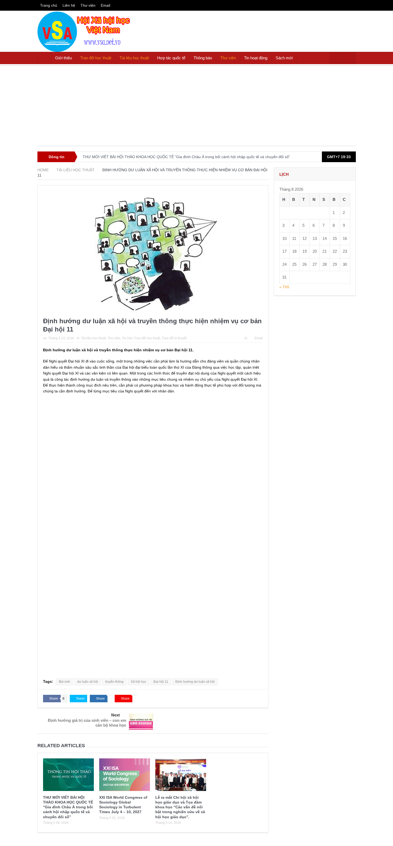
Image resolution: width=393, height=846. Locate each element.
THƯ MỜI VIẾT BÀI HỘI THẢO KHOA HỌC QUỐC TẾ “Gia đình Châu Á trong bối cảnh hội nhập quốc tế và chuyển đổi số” (186, 157)
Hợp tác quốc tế (171, 58)
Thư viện (87, 5)
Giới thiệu (63, 58)
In (246, 338)
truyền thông (114, 682)
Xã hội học (138, 682)
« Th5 (284, 287)
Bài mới (64, 682)
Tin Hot (127, 338)
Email (105, 5)
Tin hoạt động (255, 58)
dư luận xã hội (87, 682)
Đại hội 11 (160, 682)
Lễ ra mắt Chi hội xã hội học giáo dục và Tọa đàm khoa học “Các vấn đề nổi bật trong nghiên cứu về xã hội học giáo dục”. (180, 807)
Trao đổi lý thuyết (174, 338)
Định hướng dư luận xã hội (195, 682)
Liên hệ (69, 5)
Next (115, 715)
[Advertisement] (196, 108)
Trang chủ (48, 5)
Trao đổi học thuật (95, 58)
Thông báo (203, 58)
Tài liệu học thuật (134, 58)
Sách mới (284, 58)
